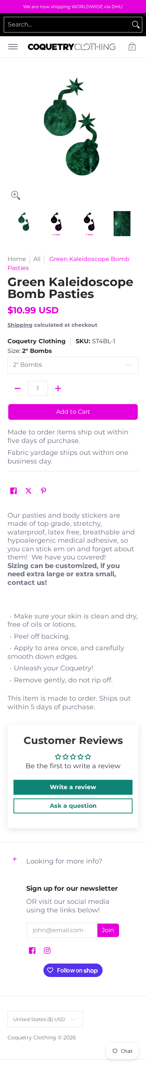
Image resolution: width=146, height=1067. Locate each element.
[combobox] (67, 24)
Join (108, 930)
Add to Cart (73, 411)
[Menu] (12, 47)
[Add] (58, 388)
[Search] (136, 24)
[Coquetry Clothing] (72, 47)
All (36, 259)
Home (16, 259)
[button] (132, 47)
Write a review (73, 787)
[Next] (133, 138)
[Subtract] (17, 388)
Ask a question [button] (73, 805)
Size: (29, 350)
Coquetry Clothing (36, 341)
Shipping (20, 325)
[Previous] (12, 138)
